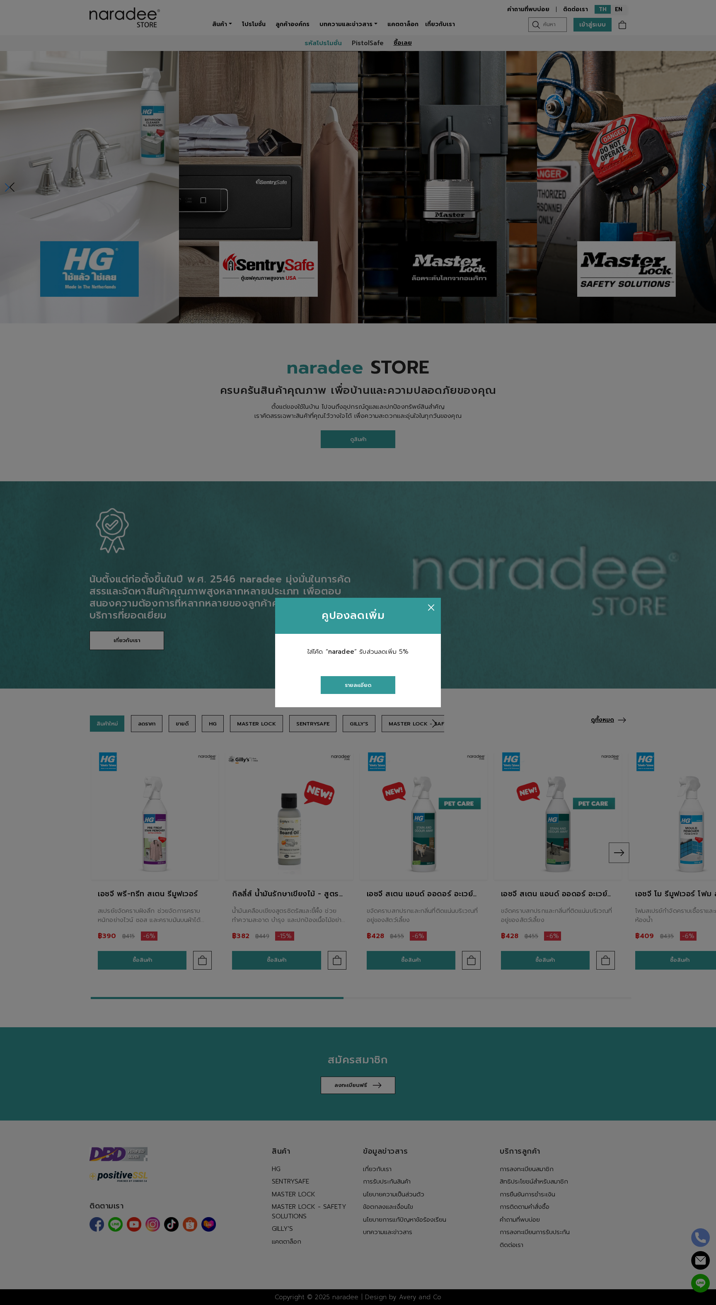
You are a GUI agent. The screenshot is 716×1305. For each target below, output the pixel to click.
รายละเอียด (358, 685)
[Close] (431, 607)
